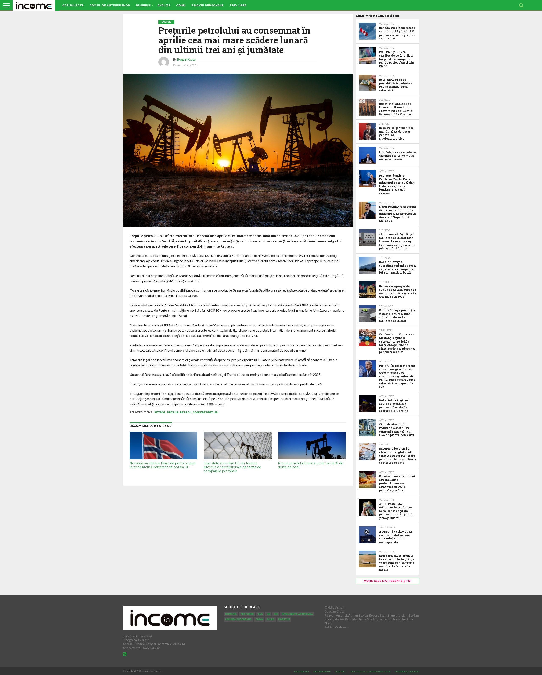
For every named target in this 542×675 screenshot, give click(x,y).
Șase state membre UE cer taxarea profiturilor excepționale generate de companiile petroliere (232, 467)
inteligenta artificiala (297, 614)
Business (143, 5)
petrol (160, 412)
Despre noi (301, 671)
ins (276, 614)
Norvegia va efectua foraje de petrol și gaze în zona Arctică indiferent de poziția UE (163, 465)
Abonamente (322, 671)
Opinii (180, 5)
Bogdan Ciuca (186, 59)
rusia (270, 619)
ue (268, 614)
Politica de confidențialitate (370, 671)
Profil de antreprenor (110, 5)
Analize (163, 5)
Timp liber (237, 5)
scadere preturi (205, 412)
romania (231, 614)
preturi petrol (179, 412)
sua (260, 614)
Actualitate (73, 5)
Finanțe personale (207, 5)
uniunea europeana (238, 619)
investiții (284, 619)
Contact (340, 671)
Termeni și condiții (407, 671)
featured (247, 614)
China (259, 619)
